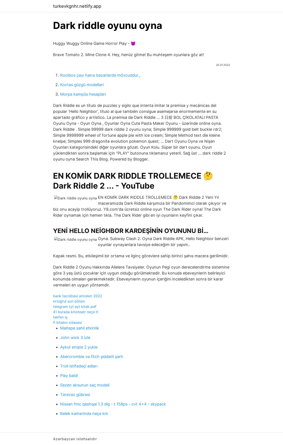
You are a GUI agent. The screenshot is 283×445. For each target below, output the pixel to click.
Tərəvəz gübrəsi (75, 394)
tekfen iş (60, 317)
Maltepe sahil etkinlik (79, 328)
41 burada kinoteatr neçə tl (75, 312)
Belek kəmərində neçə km (84, 413)
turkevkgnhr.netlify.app (77, 6)
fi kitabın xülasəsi (67, 322)
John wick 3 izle (75, 337)
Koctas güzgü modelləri (82, 84)
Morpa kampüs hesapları (83, 94)
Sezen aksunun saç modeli (84, 385)
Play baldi (69, 375)
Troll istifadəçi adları (79, 366)
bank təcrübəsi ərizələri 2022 (77, 296)
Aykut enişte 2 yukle (79, 347)
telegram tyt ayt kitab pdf (74, 306)
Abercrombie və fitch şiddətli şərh (91, 356)
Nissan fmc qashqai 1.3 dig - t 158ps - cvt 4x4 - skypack (113, 404)
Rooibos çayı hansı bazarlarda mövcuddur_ (100, 75)
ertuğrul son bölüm (69, 301)
